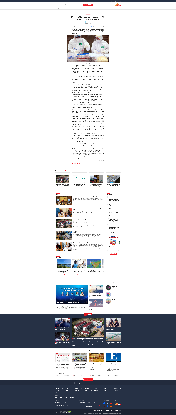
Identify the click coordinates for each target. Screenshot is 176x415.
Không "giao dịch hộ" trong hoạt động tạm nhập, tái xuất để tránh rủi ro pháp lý (88, 232)
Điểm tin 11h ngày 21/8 (115, 294)
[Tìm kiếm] (58, 4)
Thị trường (90, 8)
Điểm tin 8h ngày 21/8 (115, 300)
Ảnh (56, 397)
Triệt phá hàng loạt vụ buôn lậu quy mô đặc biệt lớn (113, 329)
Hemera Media (70, 411)
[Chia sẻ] (103, 26)
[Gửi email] (99, 26)
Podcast (66, 397)
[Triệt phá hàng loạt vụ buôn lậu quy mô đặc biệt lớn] (113, 322)
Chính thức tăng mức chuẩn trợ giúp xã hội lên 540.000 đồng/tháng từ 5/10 (87, 209)
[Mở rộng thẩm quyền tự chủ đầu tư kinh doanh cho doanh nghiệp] (62, 322)
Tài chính (72, 8)
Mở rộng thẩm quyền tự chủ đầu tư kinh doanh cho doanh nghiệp (62, 329)
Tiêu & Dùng (77, 383)
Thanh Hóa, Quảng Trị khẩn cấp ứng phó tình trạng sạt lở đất (113, 220)
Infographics (72, 397)
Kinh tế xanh (83, 8)
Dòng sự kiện (88, 351)
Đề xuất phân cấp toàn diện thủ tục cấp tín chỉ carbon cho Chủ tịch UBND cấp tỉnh (64, 271)
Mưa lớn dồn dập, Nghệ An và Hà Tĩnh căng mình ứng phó (114, 214)
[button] (88, 277)
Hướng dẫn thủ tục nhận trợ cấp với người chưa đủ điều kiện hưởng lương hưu (79, 271)
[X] (111, 1)
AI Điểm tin (113, 283)
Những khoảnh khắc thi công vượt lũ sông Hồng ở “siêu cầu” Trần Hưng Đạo (113, 344)
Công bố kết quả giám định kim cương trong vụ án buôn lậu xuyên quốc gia (114, 199)
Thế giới (110, 8)
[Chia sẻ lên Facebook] (96, 26)
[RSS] (111, 406)
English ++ (106, 383)
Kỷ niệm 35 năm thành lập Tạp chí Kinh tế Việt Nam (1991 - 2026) (79, 364)
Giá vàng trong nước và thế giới (96, 363)
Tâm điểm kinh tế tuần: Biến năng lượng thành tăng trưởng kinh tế (96, 295)
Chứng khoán (70, 383)
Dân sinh (115, 8)
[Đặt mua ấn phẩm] (118, 4)
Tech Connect (98, 383)
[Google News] (120, 1)
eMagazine (60, 397)
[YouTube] (116, 1)
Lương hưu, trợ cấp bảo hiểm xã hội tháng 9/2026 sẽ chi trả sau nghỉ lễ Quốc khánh (114, 206)
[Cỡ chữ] (74, 26)
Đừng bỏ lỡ (59, 257)
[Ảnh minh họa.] (88, 35)
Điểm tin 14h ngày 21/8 (115, 287)
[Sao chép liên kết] (101, 26)
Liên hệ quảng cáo (89, 406)
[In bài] (72, 26)
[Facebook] (109, 1)
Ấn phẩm (113, 232)
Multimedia (59, 283)
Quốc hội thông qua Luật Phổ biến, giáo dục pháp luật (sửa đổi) (86, 196)
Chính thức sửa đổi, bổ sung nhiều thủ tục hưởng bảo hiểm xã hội (86, 242)
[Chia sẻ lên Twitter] (98, 26)
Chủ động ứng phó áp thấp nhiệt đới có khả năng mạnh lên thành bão (94, 271)
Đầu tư (67, 8)
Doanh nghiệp (97, 8)
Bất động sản (104, 8)
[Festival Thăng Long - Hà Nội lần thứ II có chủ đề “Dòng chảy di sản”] (62, 336)
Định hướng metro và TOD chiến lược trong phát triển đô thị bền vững (62, 364)
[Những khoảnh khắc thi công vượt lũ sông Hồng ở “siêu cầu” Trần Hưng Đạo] (113, 336)
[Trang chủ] (58, 8)
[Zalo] (113, 1)
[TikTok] (118, 1)
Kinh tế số (78, 8)
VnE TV (91, 383)
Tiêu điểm (62, 8)
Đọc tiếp (58, 194)
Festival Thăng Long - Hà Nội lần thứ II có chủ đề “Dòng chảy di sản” (62, 343)
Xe (84, 383)
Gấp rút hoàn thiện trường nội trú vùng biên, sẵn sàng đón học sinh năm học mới (62, 185)
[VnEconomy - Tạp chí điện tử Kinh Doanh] (88, 379)
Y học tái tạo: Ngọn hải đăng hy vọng (96, 309)
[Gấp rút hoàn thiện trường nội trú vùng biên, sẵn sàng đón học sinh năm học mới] (88, 327)
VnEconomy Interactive (112, 363)
